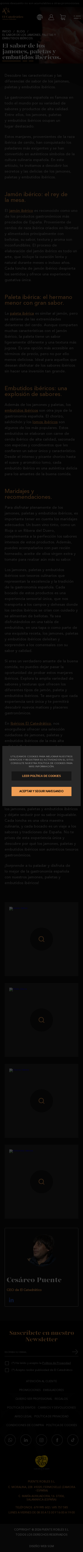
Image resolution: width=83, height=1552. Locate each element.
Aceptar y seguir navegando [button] (41, 791)
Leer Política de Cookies (41, 776)
